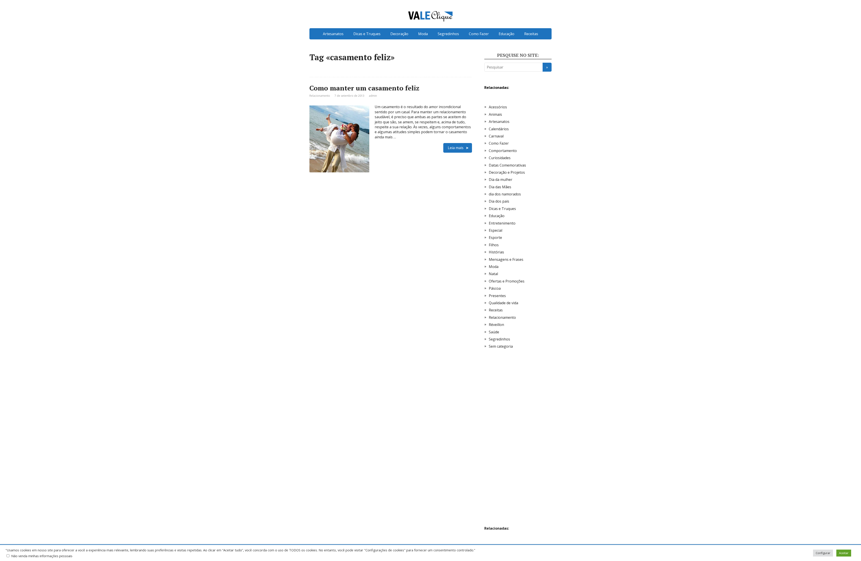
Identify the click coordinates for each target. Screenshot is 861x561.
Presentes (497, 295)
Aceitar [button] (843, 553)
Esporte (495, 237)
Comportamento (503, 150)
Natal (493, 273)
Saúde (494, 332)
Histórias (496, 252)
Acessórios (498, 107)
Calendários (499, 128)
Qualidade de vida (503, 302)
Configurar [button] (823, 553)
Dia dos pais (499, 201)
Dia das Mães (500, 186)
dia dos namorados (505, 194)
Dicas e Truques (366, 33)
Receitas (531, 33)
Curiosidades (500, 157)
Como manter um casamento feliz (364, 88)
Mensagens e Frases (506, 259)
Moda (423, 33)
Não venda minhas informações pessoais (41, 556)
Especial (495, 230)
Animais (495, 114)
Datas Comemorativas (507, 165)
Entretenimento (502, 223)
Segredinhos (448, 33)
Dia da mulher (500, 179)
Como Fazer (479, 33)
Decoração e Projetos (507, 172)
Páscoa (495, 288)
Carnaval (496, 136)
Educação (506, 33)
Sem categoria (501, 346)
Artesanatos (333, 33)
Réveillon (496, 324)
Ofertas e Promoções (506, 281)
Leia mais (455, 147)
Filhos (494, 244)
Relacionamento (319, 96)
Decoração (399, 33)
